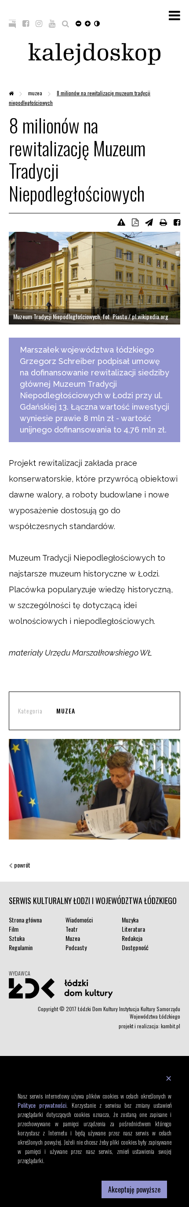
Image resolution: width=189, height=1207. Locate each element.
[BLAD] (121, 221)
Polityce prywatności (42, 1105)
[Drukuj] (163, 221)
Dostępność (135, 947)
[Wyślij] (149, 221)
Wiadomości (79, 919)
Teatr (71, 928)
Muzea (36, 93)
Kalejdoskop (94, 54)
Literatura (133, 928)
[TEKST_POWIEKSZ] (88, 23)
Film (13, 928)
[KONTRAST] (97, 23)
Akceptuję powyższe (134, 1189)
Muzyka (130, 919)
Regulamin (21, 947)
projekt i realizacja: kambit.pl (149, 1026)
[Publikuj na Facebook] (177, 221)
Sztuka (17, 938)
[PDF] (135, 221)
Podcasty (76, 947)
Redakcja (132, 938)
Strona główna (25, 919)
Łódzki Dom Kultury (94, 988)
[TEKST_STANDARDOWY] (78, 23)
